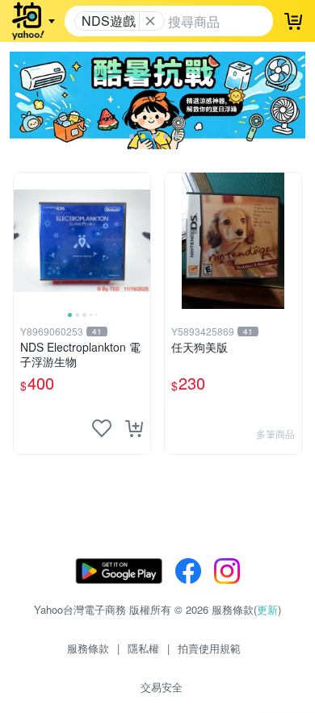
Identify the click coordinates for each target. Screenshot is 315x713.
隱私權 (143, 648)
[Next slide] (139, 240)
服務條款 (88, 648)
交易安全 (162, 686)
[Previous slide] (24, 240)
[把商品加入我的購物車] (134, 428)
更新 (267, 609)
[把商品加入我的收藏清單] (101, 428)
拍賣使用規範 (209, 648)
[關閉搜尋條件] (150, 21)
